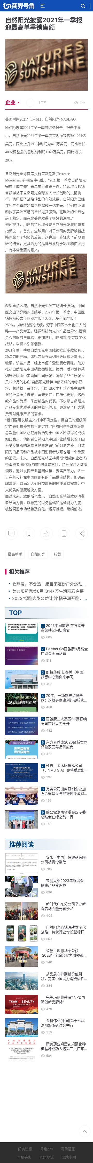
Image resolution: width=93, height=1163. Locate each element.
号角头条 (24, 1157)
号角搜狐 (46, 1157)
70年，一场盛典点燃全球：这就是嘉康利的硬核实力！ (62, 698)
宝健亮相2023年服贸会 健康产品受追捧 (62, 882)
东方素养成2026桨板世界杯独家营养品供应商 (64, 744)
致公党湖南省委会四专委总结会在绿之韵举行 (63, 814)
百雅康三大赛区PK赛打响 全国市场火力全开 (64, 721)
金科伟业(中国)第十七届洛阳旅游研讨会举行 (63, 1022)
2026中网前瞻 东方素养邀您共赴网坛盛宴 (63, 627)
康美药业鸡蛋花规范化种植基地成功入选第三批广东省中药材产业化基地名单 (64, 1046)
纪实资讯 (25, 1149)
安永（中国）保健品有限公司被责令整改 (63, 859)
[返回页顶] (84, 1131)
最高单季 (15, 554)
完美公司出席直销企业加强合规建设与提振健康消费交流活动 (64, 791)
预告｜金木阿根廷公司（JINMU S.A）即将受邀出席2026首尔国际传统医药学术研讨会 (63, 768)
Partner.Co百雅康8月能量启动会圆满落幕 (64, 651)
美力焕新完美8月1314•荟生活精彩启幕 (48, 591)
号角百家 (68, 1149)
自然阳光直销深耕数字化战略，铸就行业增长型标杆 (63, 929)
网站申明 (68, 1157)
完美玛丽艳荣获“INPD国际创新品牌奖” (63, 999)
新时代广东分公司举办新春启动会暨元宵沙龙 (63, 906)
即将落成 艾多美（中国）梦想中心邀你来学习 (64, 674)
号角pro (46, 1149)
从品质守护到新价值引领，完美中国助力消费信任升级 (64, 976)
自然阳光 (38, 554)
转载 (57, 554)
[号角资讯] (18, 5)
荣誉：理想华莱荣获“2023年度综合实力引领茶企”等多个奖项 (62, 953)
